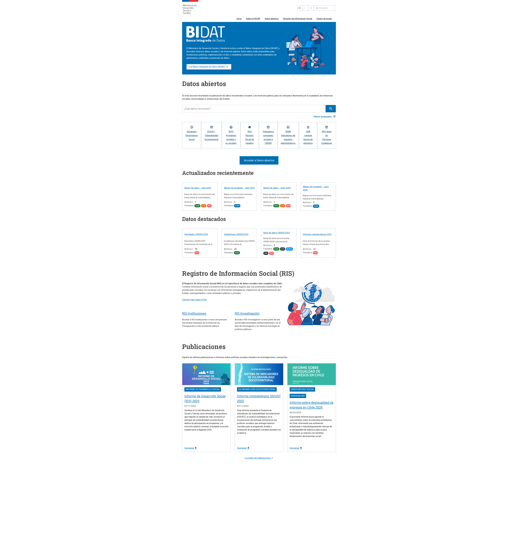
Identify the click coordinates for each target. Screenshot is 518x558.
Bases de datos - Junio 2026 (277, 188)
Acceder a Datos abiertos (259, 160)
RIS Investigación (247, 313)
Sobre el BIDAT (253, 18)
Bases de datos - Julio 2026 (197, 188)
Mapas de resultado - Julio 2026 (239, 188)
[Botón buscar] (331, 108)
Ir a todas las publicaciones (258, 458)
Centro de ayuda (324, 18)
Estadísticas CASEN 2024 (236, 234)
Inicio (239, 18)
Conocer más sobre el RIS (194, 299)
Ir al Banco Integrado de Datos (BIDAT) (207, 66)
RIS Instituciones (194, 313)
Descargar (189, 448)
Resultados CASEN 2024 (196, 234)
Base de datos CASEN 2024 (276, 232)
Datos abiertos (272, 18)
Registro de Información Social (297, 18)
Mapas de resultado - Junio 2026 (316, 188)
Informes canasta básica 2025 (317, 234)
